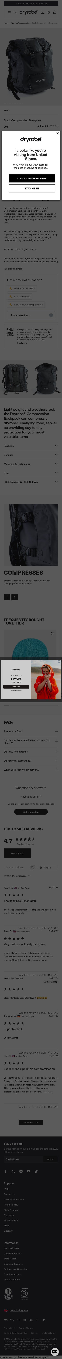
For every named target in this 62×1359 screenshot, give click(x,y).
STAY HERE (32, 188)
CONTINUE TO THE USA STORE (31, 178)
